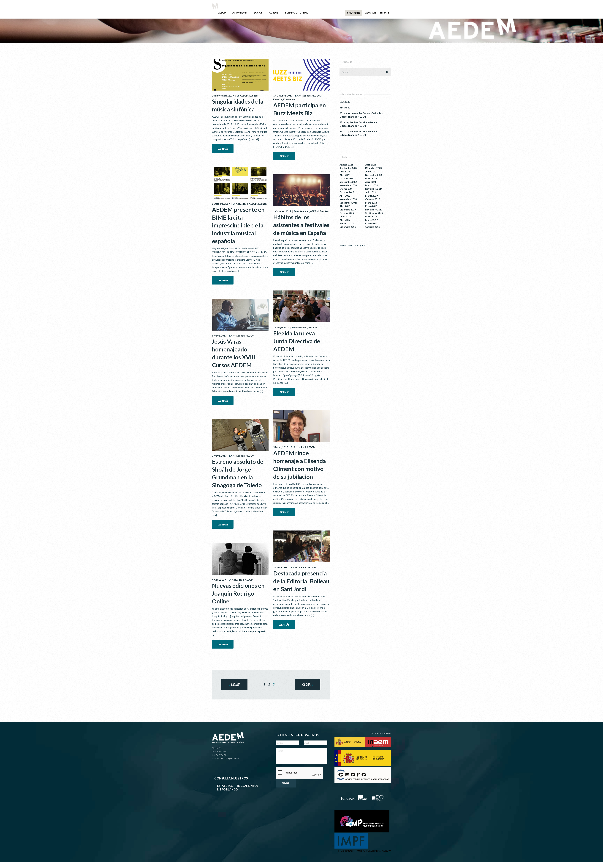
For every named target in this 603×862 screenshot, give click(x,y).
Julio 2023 (345, 171)
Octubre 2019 (347, 192)
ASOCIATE (370, 12)
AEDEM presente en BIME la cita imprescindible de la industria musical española (238, 225)
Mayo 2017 (371, 216)
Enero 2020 (345, 188)
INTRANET (385, 12)
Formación (289, 99)
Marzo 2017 (371, 219)
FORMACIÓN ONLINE (296, 12)
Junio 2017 (345, 216)
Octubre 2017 (347, 213)
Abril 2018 (345, 206)
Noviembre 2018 (348, 199)
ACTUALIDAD (239, 12)
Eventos (253, 95)
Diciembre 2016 (348, 226)
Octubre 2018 (372, 199)
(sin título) (345, 107)
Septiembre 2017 (374, 213)
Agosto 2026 (346, 164)
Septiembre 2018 (348, 202)
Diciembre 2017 (348, 209)
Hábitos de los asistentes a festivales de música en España (301, 224)
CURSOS (273, 12)
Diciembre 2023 (373, 168)
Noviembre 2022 (373, 175)
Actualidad (305, 95)
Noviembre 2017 (373, 209)
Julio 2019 (370, 192)
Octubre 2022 (347, 178)
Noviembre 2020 (348, 185)
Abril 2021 (370, 181)
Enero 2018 (371, 206)
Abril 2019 (345, 195)
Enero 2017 (371, 223)
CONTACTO (353, 13)
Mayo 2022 (371, 178)
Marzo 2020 (371, 185)
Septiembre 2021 (348, 181)
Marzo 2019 (371, 195)
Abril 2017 (345, 219)
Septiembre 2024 (348, 168)
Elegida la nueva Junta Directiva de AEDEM (296, 341)
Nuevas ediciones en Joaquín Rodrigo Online (238, 593)
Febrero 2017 (347, 223)
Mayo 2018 (371, 202)
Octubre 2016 (372, 226)
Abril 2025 (370, 164)
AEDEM (222, 12)
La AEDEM (345, 101)
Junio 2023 (370, 171)
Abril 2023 (345, 175)
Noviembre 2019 (373, 188)
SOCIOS (258, 12)
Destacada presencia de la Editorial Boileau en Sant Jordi (301, 581)
